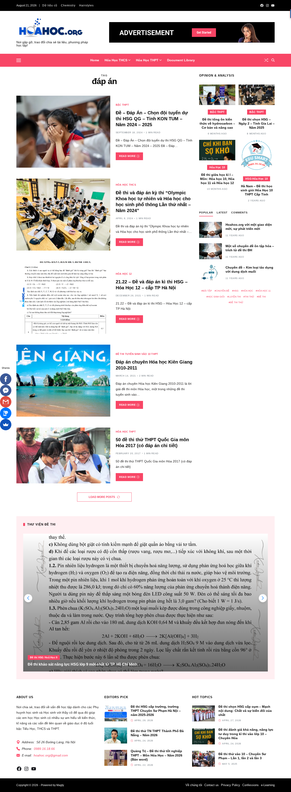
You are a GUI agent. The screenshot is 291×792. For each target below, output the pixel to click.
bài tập (207, 291)
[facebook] (262, 5)
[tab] (206, 213)
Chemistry (68, 5)
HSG (235, 291)
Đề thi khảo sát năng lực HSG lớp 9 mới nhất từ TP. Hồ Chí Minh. (83, 664)
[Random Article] (266, 60)
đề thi (262, 296)
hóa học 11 (264, 291)
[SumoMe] (5, 424)
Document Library (181, 60)
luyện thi (235, 296)
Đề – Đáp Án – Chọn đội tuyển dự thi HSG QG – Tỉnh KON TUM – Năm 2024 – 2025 (152, 118)
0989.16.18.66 (44, 749)
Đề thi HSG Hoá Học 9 (44, 657)
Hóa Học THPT (147, 60)
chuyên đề (222, 291)
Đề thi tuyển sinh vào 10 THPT (137, 354)
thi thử (249, 296)
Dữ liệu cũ (49, 5)
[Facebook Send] (5, 390)
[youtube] (273, 5)
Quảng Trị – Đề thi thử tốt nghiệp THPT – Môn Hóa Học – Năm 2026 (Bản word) (156, 755)
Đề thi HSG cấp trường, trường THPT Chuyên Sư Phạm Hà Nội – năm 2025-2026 (156, 711)
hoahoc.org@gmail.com (51, 755)
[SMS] (5, 413)
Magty (60, 785)
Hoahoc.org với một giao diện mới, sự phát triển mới (249, 227)
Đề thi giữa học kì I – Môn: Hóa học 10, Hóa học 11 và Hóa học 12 (217, 179)
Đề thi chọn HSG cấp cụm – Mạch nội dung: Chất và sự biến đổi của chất (245, 711)
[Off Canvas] (18, 60)
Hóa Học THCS (116, 60)
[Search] (273, 60)
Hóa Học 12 (124, 273)
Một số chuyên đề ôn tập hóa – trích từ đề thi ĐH (250, 248)
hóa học (248, 291)
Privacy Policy (230, 785)
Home (94, 60)
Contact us (211, 785)
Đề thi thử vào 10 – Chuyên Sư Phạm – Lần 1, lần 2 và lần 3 (242, 756)
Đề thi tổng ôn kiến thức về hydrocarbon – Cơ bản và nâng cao (217, 123)
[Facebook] (5, 379)
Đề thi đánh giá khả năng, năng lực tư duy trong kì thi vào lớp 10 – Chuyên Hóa (245, 734)
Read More (127, 156)
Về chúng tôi (194, 785)
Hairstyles (86, 5)
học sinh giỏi (216, 296)
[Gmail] (5, 402)
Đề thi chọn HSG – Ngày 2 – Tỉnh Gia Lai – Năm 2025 (257, 123)
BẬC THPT (122, 104)
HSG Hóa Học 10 (256, 178)
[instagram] (267, 5)
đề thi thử (236, 302)
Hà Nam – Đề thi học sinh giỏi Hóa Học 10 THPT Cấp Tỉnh (257, 190)
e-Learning (268, 785)
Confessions (250, 785)
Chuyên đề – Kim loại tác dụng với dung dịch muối (249, 269)
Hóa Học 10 (217, 167)
